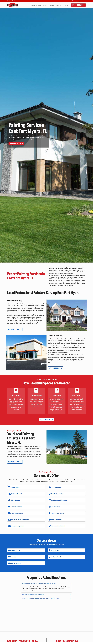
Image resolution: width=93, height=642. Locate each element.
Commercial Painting (48, 5)
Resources (58, 5)
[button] (16, 143)
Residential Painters (36, 5)
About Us (65, 5)
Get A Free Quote (77, 5)
